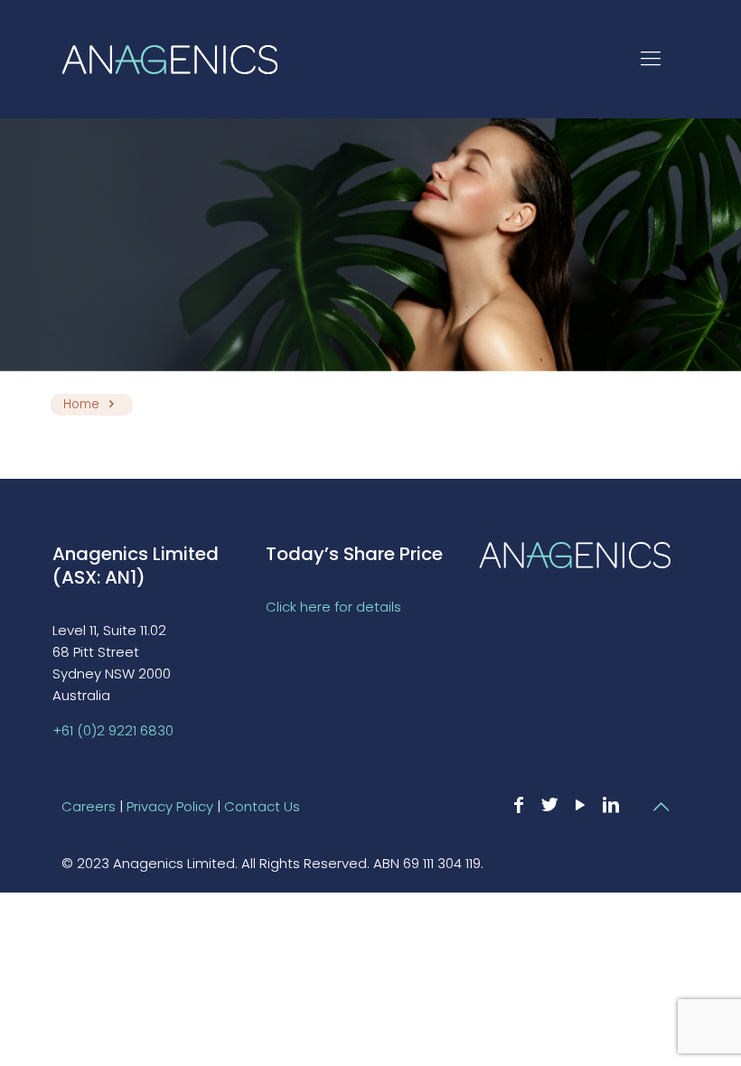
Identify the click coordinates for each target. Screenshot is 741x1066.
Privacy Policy (170, 806)
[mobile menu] (650, 58)
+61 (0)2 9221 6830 (113, 730)
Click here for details (333, 606)
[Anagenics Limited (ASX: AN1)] (169, 58)
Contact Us (262, 806)
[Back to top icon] (661, 807)
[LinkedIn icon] (611, 805)
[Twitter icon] (549, 805)
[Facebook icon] (518, 805)
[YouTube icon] (580, 805)
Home (81, 404)
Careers (88, 806)
